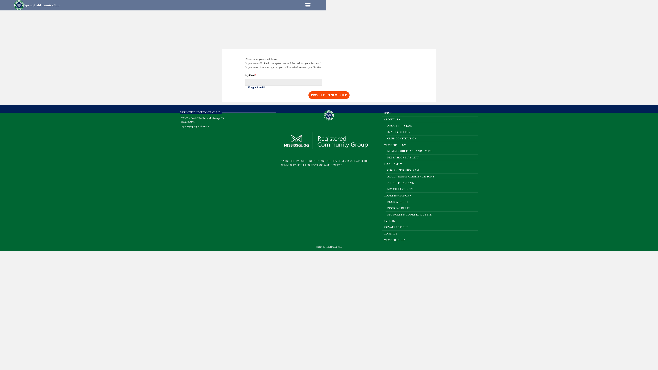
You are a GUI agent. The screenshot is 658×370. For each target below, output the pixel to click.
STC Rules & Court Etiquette (409, 214)
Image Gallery (399, 132)
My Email (250, 75)
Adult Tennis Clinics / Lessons (410, 176)
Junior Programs (400, 182)
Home (388, 113)
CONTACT (390, 233)
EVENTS (389, 220)
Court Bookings (397, 195)
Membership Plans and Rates (409, 151)
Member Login (395, 239)
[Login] (302, 5)
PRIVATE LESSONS (396, 227)
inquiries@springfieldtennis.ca (195, 126)
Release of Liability (403, 157)
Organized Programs (404, 170)
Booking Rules (398, 208)
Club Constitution (402, 138)
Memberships (394, 144)
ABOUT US (391, 119)
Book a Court (397, 201)
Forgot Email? (256, 87)
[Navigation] (308, 5)
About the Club (399, 125)
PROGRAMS (392, 163)
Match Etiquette (400, 189)
